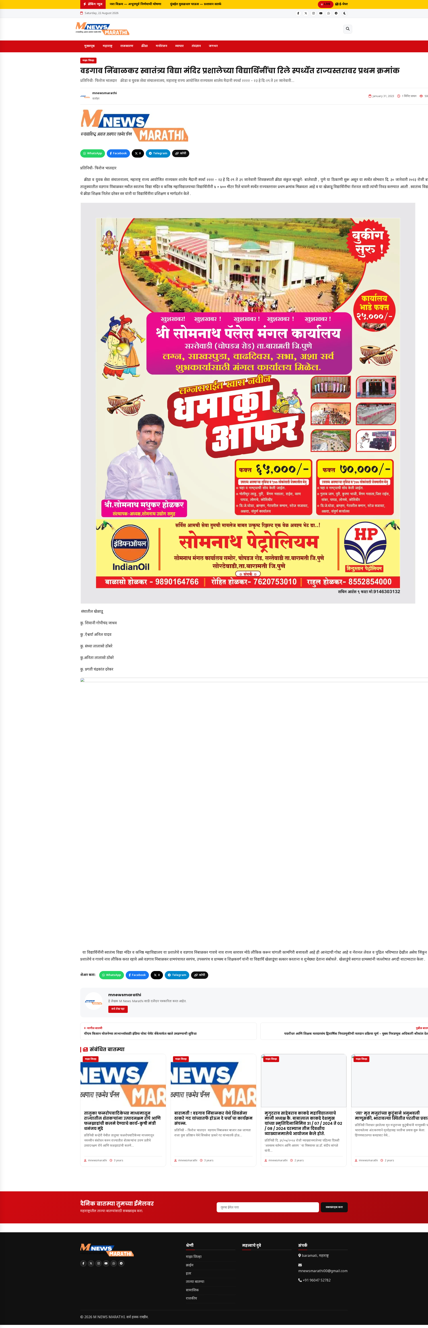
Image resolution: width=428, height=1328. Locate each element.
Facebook (120, 153)
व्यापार (179, 46)
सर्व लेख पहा (118, 1009)
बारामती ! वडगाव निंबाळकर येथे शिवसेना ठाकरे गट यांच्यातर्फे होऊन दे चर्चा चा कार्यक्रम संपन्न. (213, 1118)
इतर (188, 1273)
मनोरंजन (161, 46)
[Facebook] (298, 13)
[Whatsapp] (328, 13)
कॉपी (183, 153)
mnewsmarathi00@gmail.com (323, 1271)
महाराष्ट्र (107, 46)
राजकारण (126, 46)
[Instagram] (313, 13)
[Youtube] (321, 13)
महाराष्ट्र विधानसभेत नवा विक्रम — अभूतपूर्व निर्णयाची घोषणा (115, 4)
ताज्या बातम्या (195, 1282)
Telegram (160, 153)
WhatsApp (94, 153)
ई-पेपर (343, 4)
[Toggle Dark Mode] (345, 13)
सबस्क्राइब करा (334, 1207)
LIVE (327, 4)
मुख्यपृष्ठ (89, 46)
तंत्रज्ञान (196, 46)
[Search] (347, 29)
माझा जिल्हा (88, 60)
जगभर (213, 46)
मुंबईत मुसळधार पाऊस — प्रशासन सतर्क (188, 4)
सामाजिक (192, 1290)
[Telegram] (336, 13)
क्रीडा (144, 46)
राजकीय (191, 1298)
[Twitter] (306, 13)
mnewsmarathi (104, 93)
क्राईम (189, 1265)
